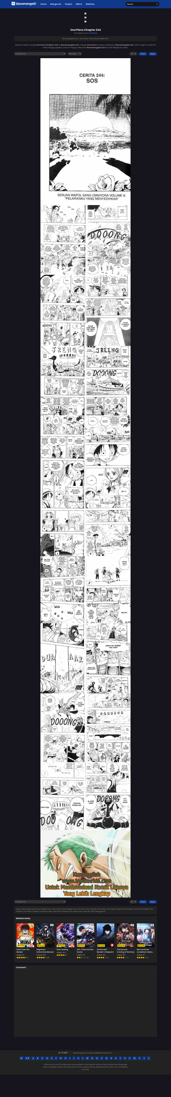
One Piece (93, 33)
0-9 (27, 1058)
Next (152, 54)
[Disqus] (85, 1003)
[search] (157, 4)
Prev (143, 54)
